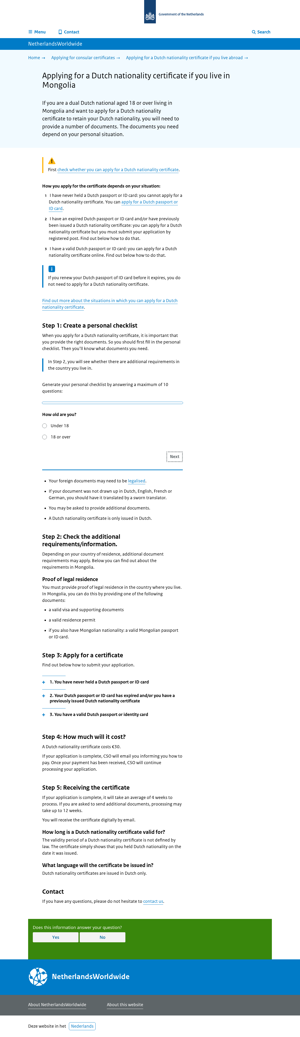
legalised (136, 481)
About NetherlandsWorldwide (57, 1005)
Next (174, 456)
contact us (153, 901)
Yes (55, 937)
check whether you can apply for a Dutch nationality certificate (118, 170)
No (102, 937)
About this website (125, 1005)
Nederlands (82, 1026)
